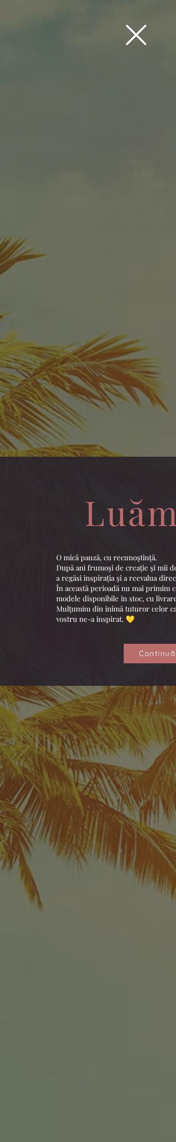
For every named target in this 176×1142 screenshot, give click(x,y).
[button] (136, 34)
